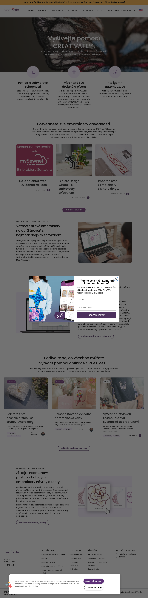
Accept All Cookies (94, 581)
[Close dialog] (116, 279)
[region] (64, 584)
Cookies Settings (93, 587)
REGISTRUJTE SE (96, 315)
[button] (9, 585)
